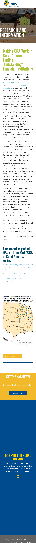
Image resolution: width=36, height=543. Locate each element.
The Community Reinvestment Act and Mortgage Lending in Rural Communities (19, 267)
